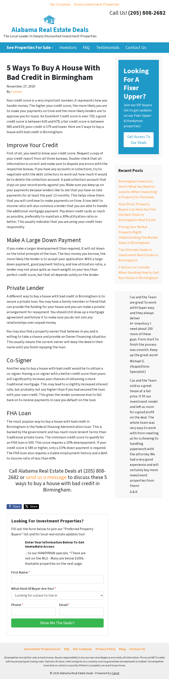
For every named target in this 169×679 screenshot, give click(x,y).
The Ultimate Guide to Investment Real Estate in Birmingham (138, 255)
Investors (67, 48)
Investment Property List (42, 649)
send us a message (46, 477)
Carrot (115, 673)
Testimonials (107, 48)
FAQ (86, 48)
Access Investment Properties (96, 4)
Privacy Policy (106, 649)
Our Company (60, 4)
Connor (16, 91)
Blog (122, 649)
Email (64, 604)
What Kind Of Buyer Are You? (33, 588)
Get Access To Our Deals (138, 139)
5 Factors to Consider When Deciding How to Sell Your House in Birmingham (138, 272)
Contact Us (136, 48)
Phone (17, 604)
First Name (20, 572)
